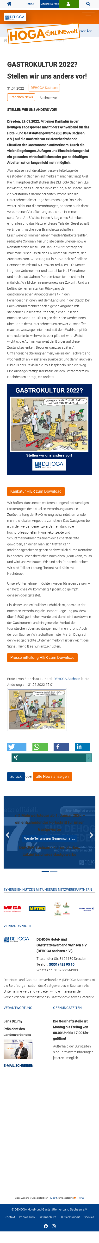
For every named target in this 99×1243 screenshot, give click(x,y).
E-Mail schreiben (18, 1065)
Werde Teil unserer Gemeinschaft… (49, 838)
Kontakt (10, 1217)
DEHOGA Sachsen (44, 88)
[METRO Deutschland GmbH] (37, 908)
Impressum (27, 1217)
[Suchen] (89, 4)
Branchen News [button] (21, 97)
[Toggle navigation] (88, 17)
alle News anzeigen (52, 776)
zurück (16, 776)
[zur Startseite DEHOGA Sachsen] (10, 4)
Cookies (89, 1217)
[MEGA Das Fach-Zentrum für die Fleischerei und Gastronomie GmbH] (12, 909)
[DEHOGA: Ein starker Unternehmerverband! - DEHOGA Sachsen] (16, 939)
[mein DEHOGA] (69, 4)
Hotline (30, 4)
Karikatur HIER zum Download (36, 491)
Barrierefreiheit (70, 1217)
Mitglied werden (49, 4)
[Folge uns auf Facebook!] (46, 1227)
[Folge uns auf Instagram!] (54, 1227)
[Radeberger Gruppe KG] (62, 908)
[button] (16, 747)
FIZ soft (53, 1198)
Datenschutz (47, 1217)
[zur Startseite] (15, 17)
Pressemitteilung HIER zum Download (42, 657)
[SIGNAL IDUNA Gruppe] (86, 908)
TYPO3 (81, 1198)
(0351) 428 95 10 (61, 964)
